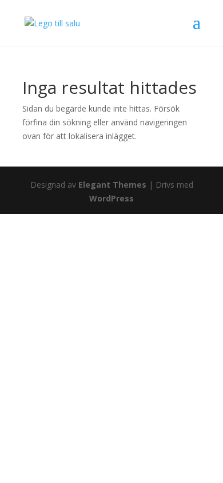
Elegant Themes (112, 184)
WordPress (111, 198)
